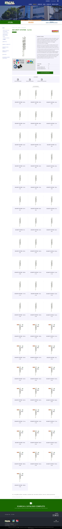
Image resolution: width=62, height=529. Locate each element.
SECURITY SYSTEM (23, 27)
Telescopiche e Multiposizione (5, 35)
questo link (32, 527)
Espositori (4, 54)
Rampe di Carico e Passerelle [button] (5, 51)
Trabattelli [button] (4, 41)
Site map (12, 514)
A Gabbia (4, 39)
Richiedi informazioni (45, 72)
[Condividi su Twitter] (55, 515)
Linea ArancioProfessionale (31, 22)
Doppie (4, 36)
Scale (16, 27)
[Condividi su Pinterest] (58, 515)
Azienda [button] (30, 4)
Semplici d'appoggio (6, 30)
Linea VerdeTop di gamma (10, 22)
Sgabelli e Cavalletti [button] (6, 44)
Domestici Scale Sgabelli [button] (5, 48)
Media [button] (44, 4)
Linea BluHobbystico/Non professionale (52, 22)
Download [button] (48, 4)
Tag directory (7, 514)
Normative (40, 4)
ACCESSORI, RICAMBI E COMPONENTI (6, 58)
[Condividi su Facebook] (53, 515)
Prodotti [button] (35, 4)
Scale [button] (3, 27)
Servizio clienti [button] (55, 4)
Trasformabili (5, 31)
